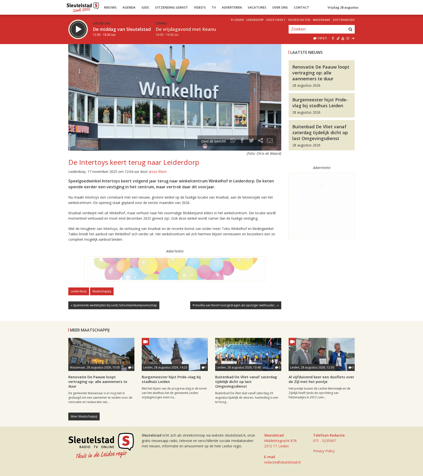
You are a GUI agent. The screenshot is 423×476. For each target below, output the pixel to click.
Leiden (239, 20)
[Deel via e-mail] (270, 141)
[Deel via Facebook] (242, 141)
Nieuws (110, 7)
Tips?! (322, 38)
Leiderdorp (255, 20)
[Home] (83, 6)
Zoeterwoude (344, 20)
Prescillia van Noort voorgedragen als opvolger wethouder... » (236, 305)
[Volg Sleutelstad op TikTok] (338, 38)
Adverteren (232, 7)
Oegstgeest (275, 20)
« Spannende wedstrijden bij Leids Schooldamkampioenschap (114, 305)
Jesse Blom (158, 171)
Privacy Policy (324, 451)
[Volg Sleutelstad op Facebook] (333, 38)
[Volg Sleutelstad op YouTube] (342, 38)
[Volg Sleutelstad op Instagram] (348, 38)
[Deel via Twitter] (251, 141)
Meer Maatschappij (84, 416)
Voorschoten (299, 20)
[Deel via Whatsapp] (233, 141)
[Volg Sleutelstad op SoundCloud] (352, 38)
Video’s (200, 7)
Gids (145, 7)
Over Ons (280, 7)
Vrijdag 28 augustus (343, 7)
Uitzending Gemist (171, 7)
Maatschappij (102, 291)
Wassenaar (321, 20)
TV (214, 7)
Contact (301, 7)
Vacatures (257, 7)
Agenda (129, 7)
